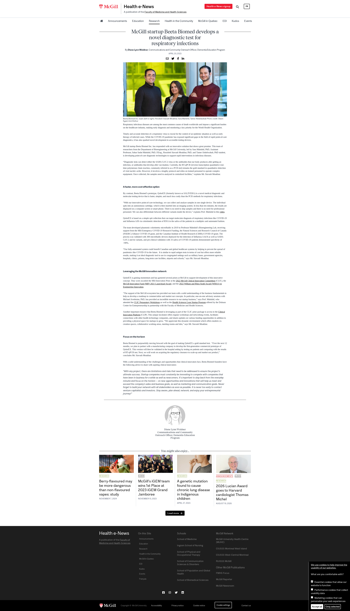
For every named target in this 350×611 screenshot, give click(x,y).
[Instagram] (170, 592)
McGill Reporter (224, 579)
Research (154, 20)
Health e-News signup (219, 6)
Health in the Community (179, 20)
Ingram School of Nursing (190, 545)
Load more (173, 513)
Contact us (246, 605)
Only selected (333, 606)
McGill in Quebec (208, 20)
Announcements (117, 20)
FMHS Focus (222, 573)
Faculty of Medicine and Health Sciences (165, 12)
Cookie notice (199, 605)
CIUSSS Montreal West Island (231, 548)
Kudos (235, 20)
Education (138, 20)
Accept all (317, 606)
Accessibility (156, 605)
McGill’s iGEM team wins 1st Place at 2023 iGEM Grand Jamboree (154, 487)
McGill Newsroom (225, 585)
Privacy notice (177, 605)
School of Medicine (187, 539)
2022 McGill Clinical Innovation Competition (195, 281)
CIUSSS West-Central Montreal (232, 554)
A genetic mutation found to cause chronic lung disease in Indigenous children (193, 490)
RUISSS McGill (223, 561)
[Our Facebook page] (163, 592)
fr (247, 6)
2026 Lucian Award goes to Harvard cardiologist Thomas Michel (232, 492)
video (222, 212)
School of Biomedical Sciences (192, 580)
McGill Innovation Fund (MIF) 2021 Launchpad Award (147, 284)
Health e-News (139, 6)
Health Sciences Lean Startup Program (189, 302)
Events (248, 20)
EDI (225, 20)
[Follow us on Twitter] (176, 592)
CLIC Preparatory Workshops (147, 302)
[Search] (237, 7)
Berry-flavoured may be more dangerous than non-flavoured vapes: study (115, 487)
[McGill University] (110, 6)
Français (142, 579)
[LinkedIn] (182, 592)
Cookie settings (223, 605)
